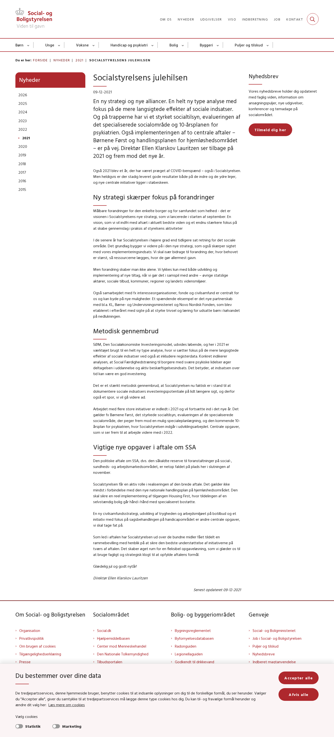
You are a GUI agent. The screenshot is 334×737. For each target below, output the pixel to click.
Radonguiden (185, 646)
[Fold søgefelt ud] (313, 19)
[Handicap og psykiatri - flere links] (153, 45)
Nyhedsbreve (264, 653)
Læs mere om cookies (66, 704)
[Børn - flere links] (28, 45)
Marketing (71, 726)
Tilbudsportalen (109, 661)
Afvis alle (298, 694)
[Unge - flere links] (59, 45)
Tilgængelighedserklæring (40, 653)
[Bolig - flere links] (183, 45)
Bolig (173, 45)
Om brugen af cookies (37, 646)
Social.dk (104, 630)
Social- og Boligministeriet (274, 630)
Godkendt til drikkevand (194, 661)
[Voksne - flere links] (94, 45)
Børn (19, 45)
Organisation (29, 630)
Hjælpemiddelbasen (113, 638)
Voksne (82, 45)
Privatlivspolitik (31, 638)
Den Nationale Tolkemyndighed (122, 653)
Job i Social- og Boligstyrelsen (277, 638)
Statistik (33, 726)
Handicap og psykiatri (129, 45)
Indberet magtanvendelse (274, 661)
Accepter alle (298, 677)
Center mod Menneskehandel (121, 646)
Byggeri (206, 45)
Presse (25, 661)
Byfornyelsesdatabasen (194, 638)
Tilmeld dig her (270, 129)
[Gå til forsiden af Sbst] (33, 19)
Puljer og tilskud (249, 45)
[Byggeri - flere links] (218, 45)
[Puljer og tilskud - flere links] (268, 45)
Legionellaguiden (189, 653)
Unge (49, 45)
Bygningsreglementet (193, 630)
